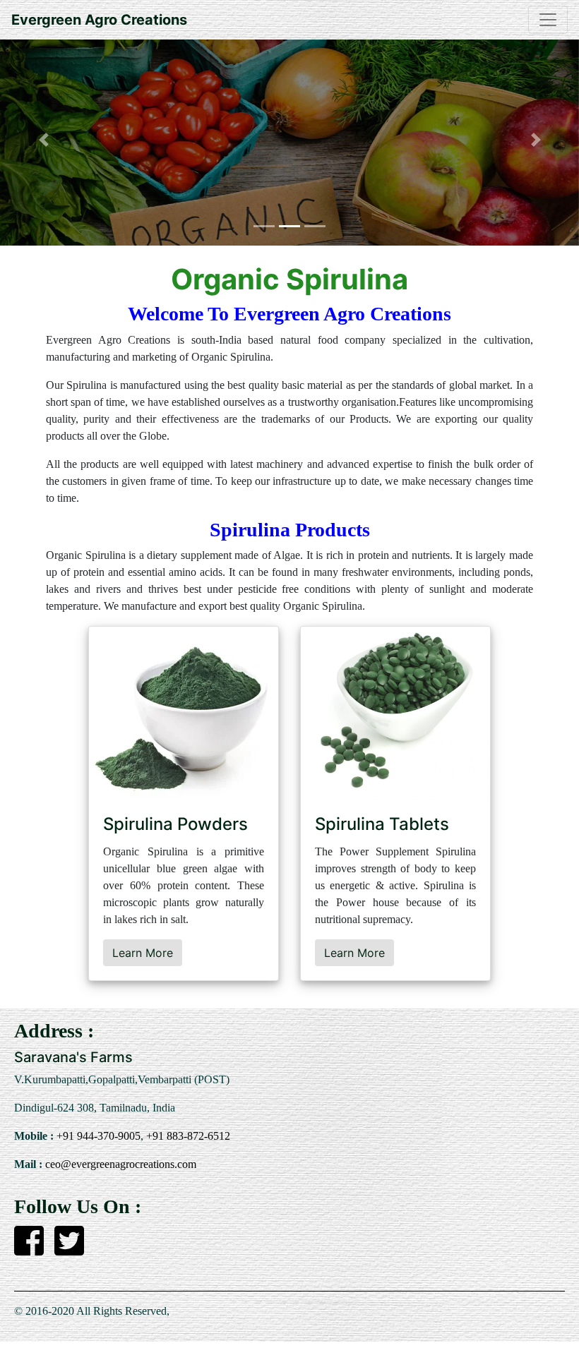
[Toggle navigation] (548, 20)
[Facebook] (29, 1249)
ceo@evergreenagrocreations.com (119, 1164)
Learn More (142, 953)
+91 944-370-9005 (97, 1136)
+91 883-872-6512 (186, 1136)
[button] (43, 140)
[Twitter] (69, 1249)
